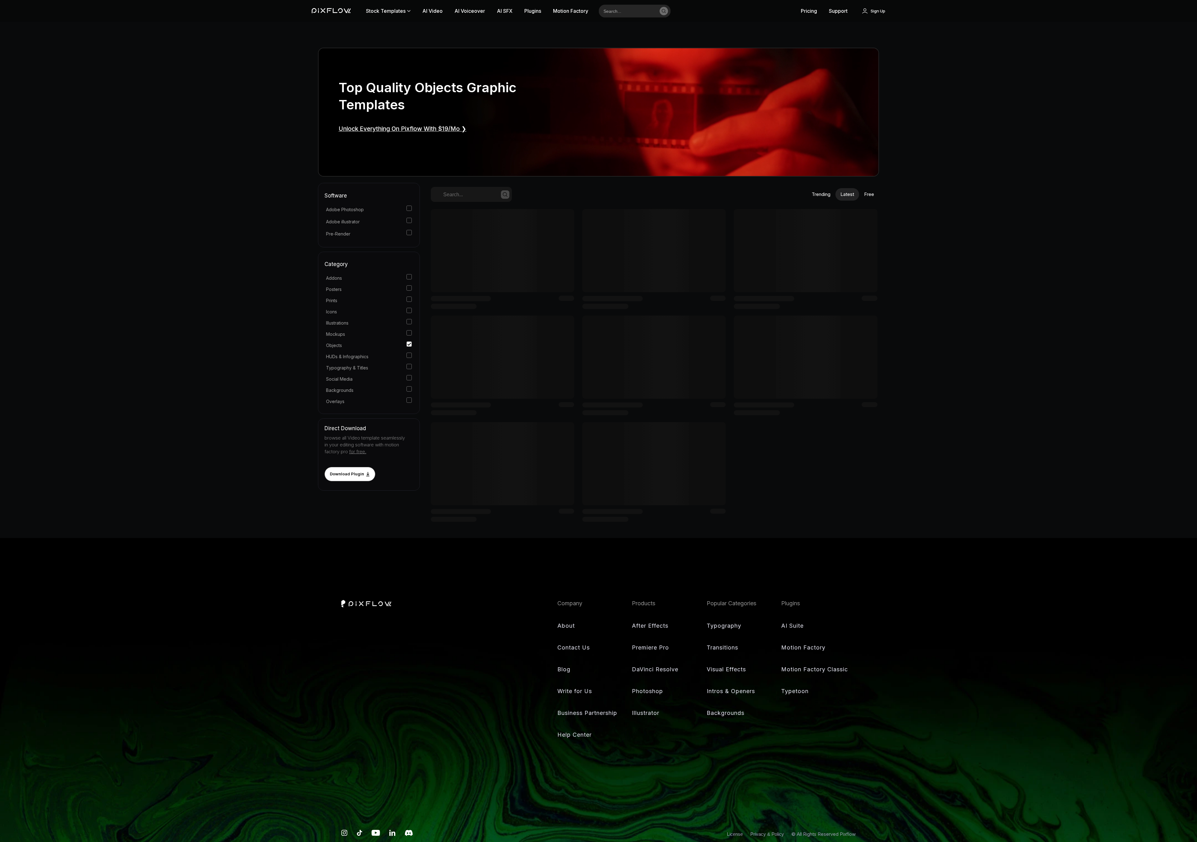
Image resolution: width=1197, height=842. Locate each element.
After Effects (650, 625)
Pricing (809, 11)
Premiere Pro (650, 647)
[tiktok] (359, 834)
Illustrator (645, 713)
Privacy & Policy (767, 834)
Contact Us (573, 647)
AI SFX (504, 11)
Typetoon (795, 691)
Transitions (722, 647)
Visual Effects (726, 669)
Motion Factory (570, 11)
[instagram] (344, 834)
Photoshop (647, 691)
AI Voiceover (469, 11)
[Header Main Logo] (331, 10)
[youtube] (376, 834)
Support (838, 11)
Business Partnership (587, 713)
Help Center (574, 734)
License (735, 834)
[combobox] (627, 11)
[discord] (409, 834)
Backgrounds (725, 713)
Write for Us (574, 691)
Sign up (878, 10)
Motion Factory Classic (814, 669)
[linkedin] (392, 834)
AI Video (432, 11)
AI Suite (792, 625)
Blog (563, 669)
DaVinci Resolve (655, 669)
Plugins (532, 11)
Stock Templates (386, 11)
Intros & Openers (731, 691)
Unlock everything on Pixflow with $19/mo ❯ (402, 128)
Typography (724, 625)
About (566, 625)
